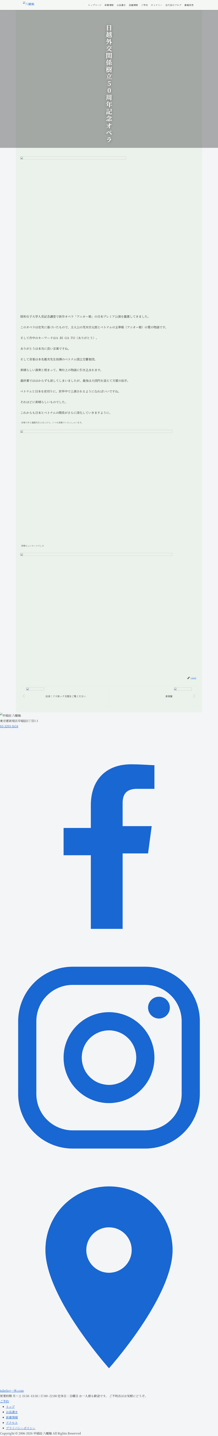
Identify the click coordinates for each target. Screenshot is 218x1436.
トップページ (95, 5)
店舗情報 (133, 5)
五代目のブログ (173, 5)
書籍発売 (189, 5)
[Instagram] (109, 1165)
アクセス (12, 1422)
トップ (10, 1406)
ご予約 (144, 5)
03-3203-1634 (9, 726)
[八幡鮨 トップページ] (28, 5)
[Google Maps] (109, 1385)
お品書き (121, 5)
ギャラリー (156, 5)
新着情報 (109, 5)
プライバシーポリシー (20, 1428)
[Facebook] (109, 946)
